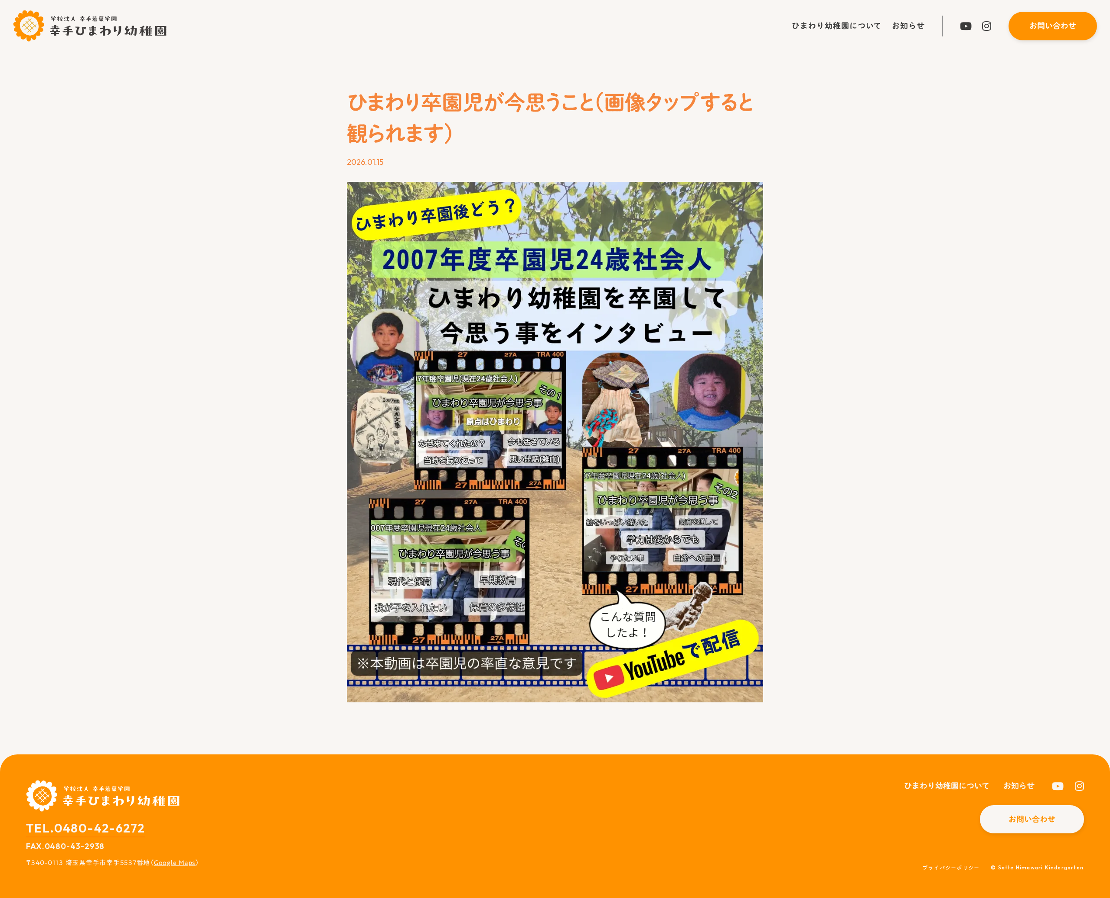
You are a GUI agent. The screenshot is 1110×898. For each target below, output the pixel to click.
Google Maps (175, 862)
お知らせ (908, 25)
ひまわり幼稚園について (836, 25)
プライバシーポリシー (950, 868)
